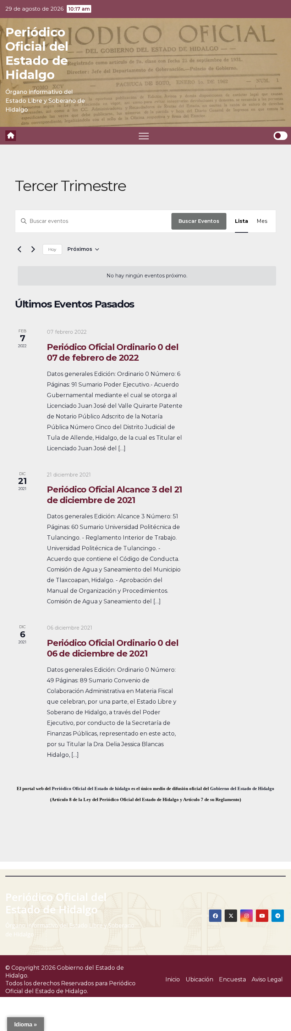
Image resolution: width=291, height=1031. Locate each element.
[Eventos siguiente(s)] (33, 249)
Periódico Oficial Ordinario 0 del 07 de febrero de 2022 (112, 352)
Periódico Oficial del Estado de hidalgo (91, 788)
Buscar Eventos (199, 221)
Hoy (52, 249)
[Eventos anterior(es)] (19, 249)
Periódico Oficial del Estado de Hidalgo (36, 53)
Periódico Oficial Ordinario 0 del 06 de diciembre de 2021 (112, 648)
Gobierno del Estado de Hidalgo (242, 788)
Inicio (172, 979)
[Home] (10, 135)
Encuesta (232, 979)
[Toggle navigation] (143, 136)
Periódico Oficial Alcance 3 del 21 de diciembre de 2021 (114, 494)
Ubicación (199, 979)
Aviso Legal (267, 979)
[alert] (147, 276)
